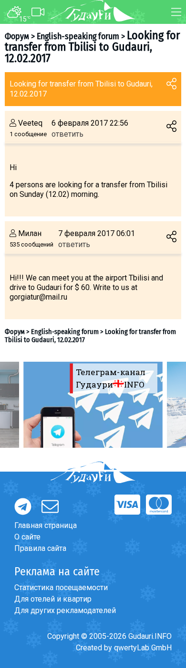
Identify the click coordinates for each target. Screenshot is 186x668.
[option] (93, 405)
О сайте (27, 536)
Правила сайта (40, 548)
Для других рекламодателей (65, 610)
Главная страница (45, 525)
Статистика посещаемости (61, 587)
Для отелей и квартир (53, 598)
